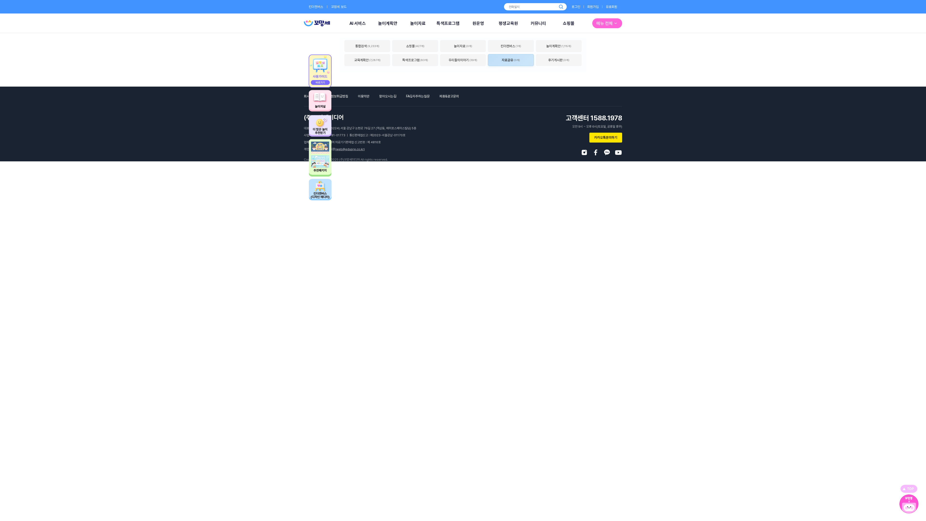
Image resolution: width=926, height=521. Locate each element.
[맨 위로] (908, 489)
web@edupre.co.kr (350, 149)
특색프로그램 (448, 23)
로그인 (576, 7)
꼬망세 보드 (339, 7)
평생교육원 (508, 23)
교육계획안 (367, 60)
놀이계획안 (387, 23)
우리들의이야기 (463, 60)
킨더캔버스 (316, 7)
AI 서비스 (357, 23)
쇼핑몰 (568, 23)
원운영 (478, 23)
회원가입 (593, 7)
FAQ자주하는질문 (418, 96)
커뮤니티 (538, 23)
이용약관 (363, 96)
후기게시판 (558, 60)
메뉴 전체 (604, 23)
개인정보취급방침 (336, 96)
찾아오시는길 (387, 96)
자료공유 (511, 60)
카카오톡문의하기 (605, 137)
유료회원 (611, 7)
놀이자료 (418, 23)
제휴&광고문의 (449, 96)
